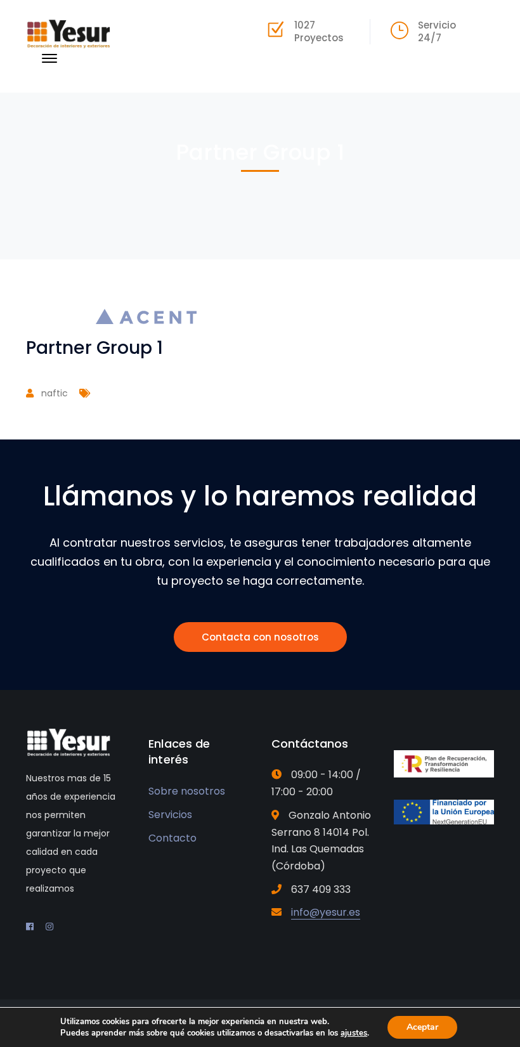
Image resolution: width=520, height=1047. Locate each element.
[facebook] (30, 926)
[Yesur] (69, 32)
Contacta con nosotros (260, 637)
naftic (54, 393)
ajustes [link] (354, 1033)
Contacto (172, 838)
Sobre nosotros (186, 791)
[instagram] (49, 926)
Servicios (170, 814)
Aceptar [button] (422, 1027)
